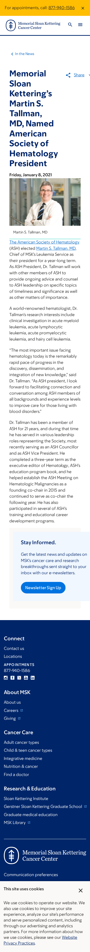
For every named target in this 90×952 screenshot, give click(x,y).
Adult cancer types (21, 742)
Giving (10, 718)
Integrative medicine (23, 758)
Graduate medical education (31, 814)
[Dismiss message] (82, 8)
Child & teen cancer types (28, 750)
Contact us (14, 648)
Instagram (6, 678)
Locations (13, 656)
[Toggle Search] (70, 25)
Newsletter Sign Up (43, 587)
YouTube (26, 678)
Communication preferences (31, 874)
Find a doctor (16, 774)
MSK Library (15, 822)
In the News (24, 54)
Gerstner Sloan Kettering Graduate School (43, 806)
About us (12, 702)
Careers (11, 710)
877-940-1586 (61, 7)
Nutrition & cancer (21, 766)
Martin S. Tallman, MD (55, 248)
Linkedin (33, 678)
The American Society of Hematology (44, 242)
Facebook (12, 678)
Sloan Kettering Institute (26, 798)
